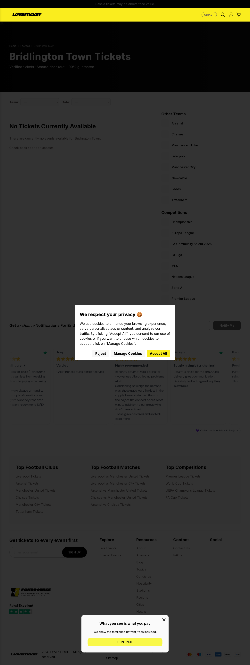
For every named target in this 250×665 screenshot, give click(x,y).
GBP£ (210, 14)
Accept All (158, 354)
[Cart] (238, 15)
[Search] (223, 15)
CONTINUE (125, 642)
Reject (100, 354)
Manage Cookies (128, 354)
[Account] (231, 15)
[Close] (164, 619)
